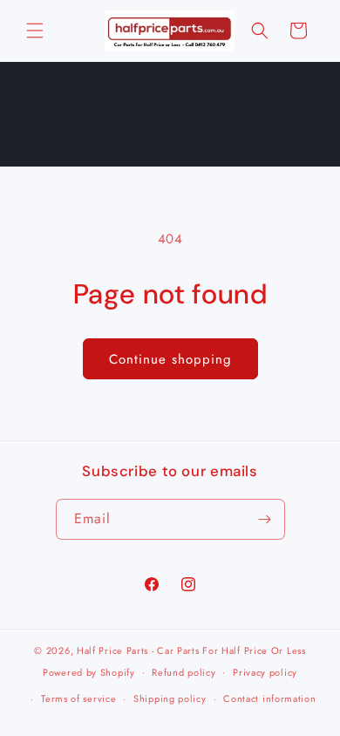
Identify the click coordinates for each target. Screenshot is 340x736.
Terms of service (78, 698)
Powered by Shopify (89, 671)
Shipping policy (170, 698)
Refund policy (183, 672)
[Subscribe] (265, 519)
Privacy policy (265, 672)
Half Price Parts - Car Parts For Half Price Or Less (191, 651)
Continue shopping (170, 359)
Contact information (269, 698)
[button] (35, 30)
